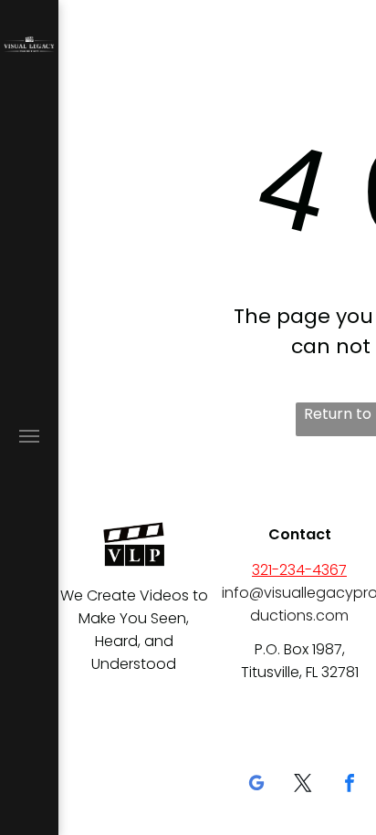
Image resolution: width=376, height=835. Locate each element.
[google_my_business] (256, 785)
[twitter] (303, 785)
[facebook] (349, 785)
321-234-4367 (299, 569)
